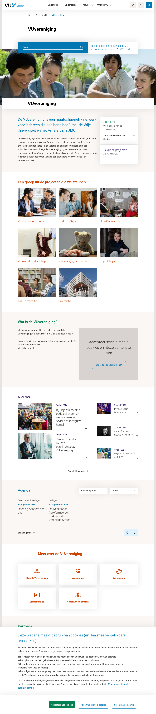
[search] (81, 47)
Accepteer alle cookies (62, 705)
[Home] (29, 15)
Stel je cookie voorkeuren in (109, 365)
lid (33, 348)
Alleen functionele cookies (93, 705)
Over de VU (41, 15)
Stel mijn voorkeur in (124, 705)
